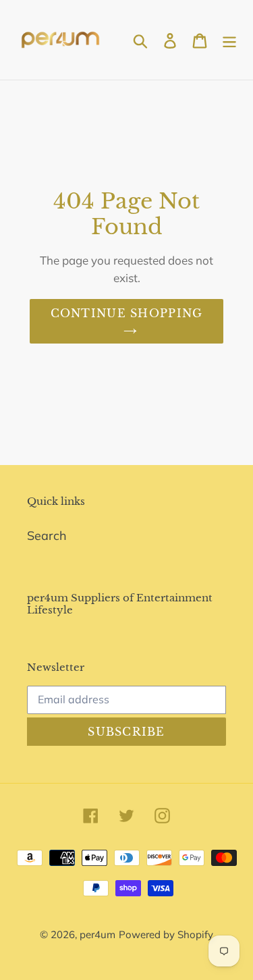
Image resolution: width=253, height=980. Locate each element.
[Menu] (229, 39)
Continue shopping (127, 313)
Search (47, 535)
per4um (97, 934)
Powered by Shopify (166, 934)
